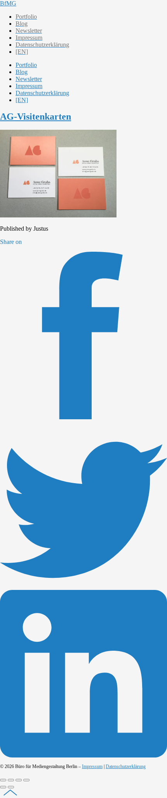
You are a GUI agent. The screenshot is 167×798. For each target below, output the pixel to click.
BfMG (8, 3)
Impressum (92, 766)
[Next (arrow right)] (11, 787)
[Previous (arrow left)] (3, 787)
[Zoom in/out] (26, 780)
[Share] (11, 780)
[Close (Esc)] (3, 780)
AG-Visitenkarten (35, 116)
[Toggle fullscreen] (19, 780)
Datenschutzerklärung (126, 766)
